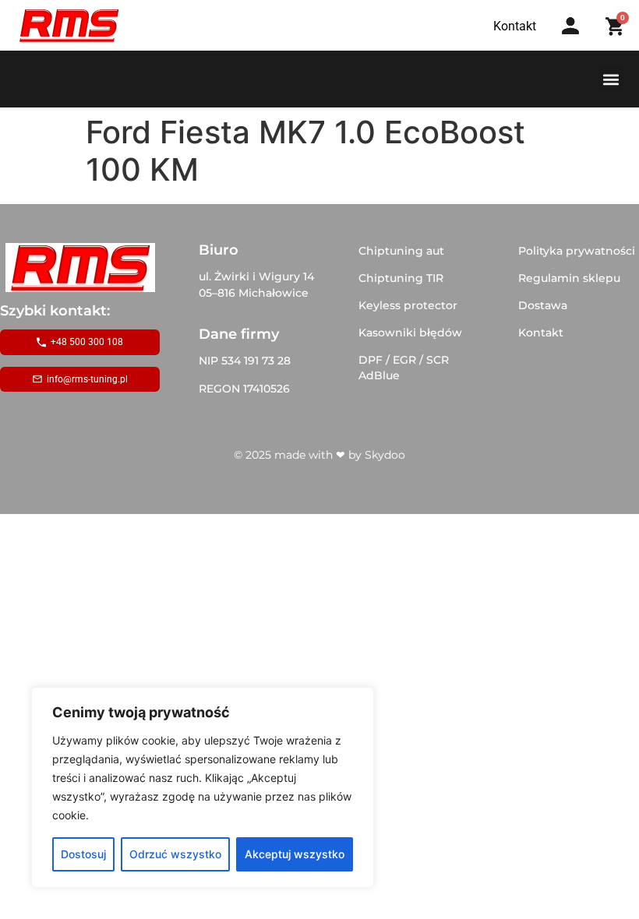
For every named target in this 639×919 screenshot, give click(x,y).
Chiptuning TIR (400, 278)
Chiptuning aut (401, 251)
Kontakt (540, 333)
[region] (202, 787)
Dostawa (542, 305)
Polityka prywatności (576, 251)
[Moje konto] (570, 25)
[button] (610, 79)
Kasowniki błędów (410, 333)
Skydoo (385, 455)
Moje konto (575, 40)
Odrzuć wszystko (175, 854)
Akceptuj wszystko (294, 854)
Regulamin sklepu (569, 278)
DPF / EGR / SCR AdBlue (403, 367)
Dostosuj (83, 854)
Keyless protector (407, 305)
